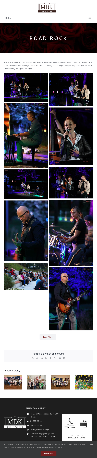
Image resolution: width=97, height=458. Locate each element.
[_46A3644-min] (71, 109)
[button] (6, 382)
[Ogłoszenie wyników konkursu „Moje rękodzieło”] (60, 382)
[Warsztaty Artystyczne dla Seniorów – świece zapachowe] (84, 382)
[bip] (83, 418)
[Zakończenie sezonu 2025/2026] (36, 382)
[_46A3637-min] (26, 104)
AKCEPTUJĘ (48, 453)
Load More (48, 337)
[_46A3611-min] (26, 74)
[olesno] (70, 418)
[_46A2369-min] (26, 264)
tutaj (91, 444)
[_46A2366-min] (26, 202)
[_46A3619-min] (71, 74)
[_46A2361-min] (71, 201)
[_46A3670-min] (26, 171)
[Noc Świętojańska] (13, 382)
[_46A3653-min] (71, 168)
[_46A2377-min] (71, 269)
